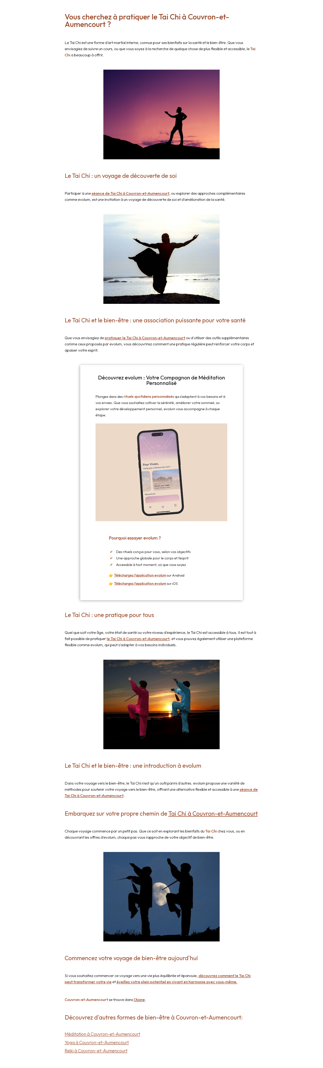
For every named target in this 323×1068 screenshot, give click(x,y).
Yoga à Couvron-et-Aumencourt (97, 1042)
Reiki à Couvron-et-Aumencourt (96, 1050)
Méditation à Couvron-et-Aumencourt (102, 1034)
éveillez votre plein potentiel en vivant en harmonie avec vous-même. (176, 981)
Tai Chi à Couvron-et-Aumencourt (213, 813)
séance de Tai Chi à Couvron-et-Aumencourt (130, 193)
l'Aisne (139, 999)
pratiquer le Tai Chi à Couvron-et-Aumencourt (145, 337)
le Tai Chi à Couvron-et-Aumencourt (138, 638)
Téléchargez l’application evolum (140, 575)
